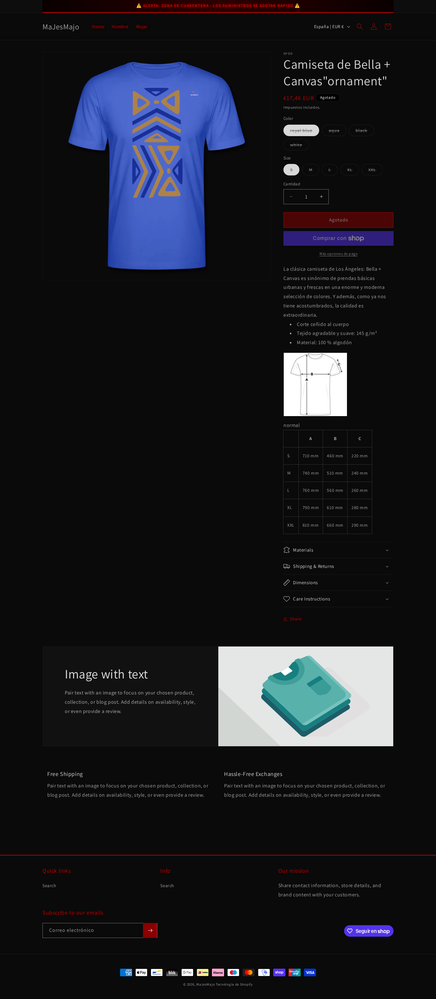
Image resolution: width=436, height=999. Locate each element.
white (299, 146)
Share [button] (296, 619)
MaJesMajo (205, 984)
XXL (375, 170)
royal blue (304, 131)
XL (353, 170)
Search (49, 885)
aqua (337, 131)
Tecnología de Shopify (234, 984)
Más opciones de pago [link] (338, 253)
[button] (360, 26)
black (365, 131)
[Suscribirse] (150, 930)
